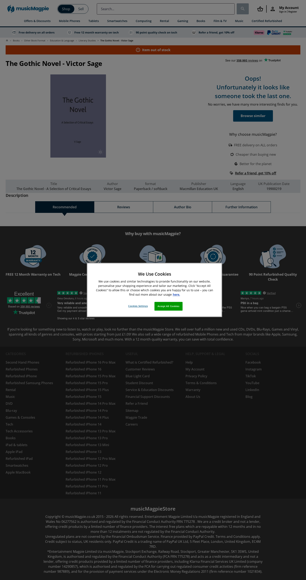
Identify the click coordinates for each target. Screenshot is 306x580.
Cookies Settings (138, 306)
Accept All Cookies (168, 306)
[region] (154, 290)
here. (176, 295)
